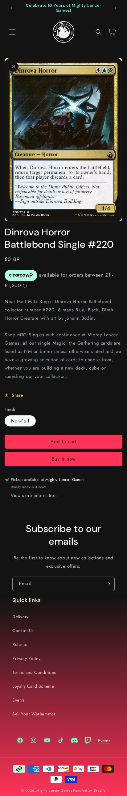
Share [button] (17, 395)
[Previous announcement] (11, 8)
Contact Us (23, 630)
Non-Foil (20, 421)
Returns (19, 644)
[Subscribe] (107, 584)
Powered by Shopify (89, 790)
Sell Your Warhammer (33, 714)
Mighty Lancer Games (54, 790)
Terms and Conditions (34, 672)
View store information (33, 495)
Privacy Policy (26, 658)
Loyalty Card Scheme (33, 686)
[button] (12, 32)
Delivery (20, 617)
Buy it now (64, 459)
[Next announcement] (115, 8)
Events (18, 700)
